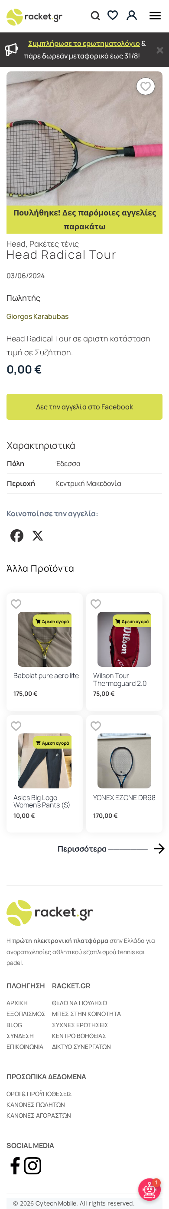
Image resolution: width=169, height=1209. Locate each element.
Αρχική (17, 1003)
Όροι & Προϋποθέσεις (39, 1094)
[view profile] (133, 15)
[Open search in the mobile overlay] (94, 16)
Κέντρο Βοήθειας (79, 1036)
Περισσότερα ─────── (103, 848)
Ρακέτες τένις (54, 243)
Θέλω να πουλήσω (79, 1003)
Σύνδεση (20, 1036)
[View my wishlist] (112, 16)
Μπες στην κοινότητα (86, 1014)
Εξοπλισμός (26, 1014)
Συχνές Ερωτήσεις (80, 1025)
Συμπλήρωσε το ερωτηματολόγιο (84, 43)
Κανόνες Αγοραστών (38, 1115)
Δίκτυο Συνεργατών (81, 1046)
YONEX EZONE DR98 (124, 797)
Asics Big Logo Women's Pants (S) (42, 801)
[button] (146, 86)
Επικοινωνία (24, 1046)
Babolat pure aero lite (46, 675)
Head (16, 243)
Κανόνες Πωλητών (35, 1104)
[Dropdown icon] (155, 14)
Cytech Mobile (56, 1203)
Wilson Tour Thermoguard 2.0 (120, 679)
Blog (14, 1025)
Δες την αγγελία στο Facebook (84, 407)
